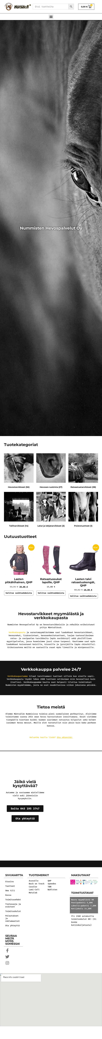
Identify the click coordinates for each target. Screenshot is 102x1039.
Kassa (8, 895)
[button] (51, 16)
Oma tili (10, 890)
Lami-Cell (34, 889)
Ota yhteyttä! (65, 737)
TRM (49, 887)
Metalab (33, 892)
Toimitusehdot (13, 899)
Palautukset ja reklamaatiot (12, 918)
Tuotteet (10, 886)
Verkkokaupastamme (17, 676)
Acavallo (33, 881)
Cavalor (33, 887)
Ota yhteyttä (12, 925)
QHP (49, 881)
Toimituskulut (13, 911)
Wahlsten (52, 889)
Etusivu (9, 881)
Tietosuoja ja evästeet (13, 905)
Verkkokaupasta (17, 632)
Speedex (52, 883)
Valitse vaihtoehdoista (19, 593)
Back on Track (36, 883)
